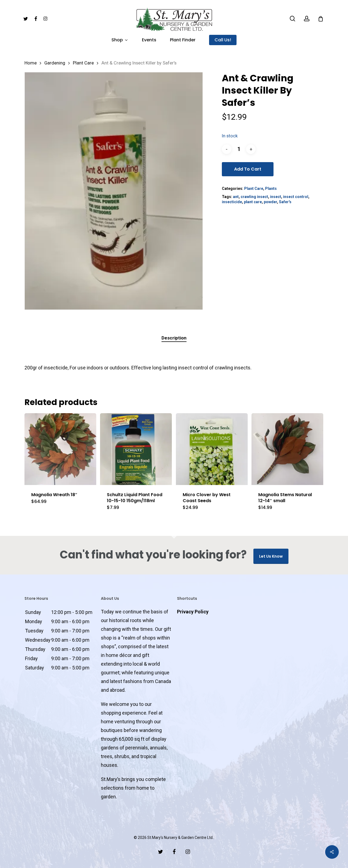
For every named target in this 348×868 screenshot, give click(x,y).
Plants (271, 188)
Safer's (285, 202)
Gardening (54, 63)
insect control (295, 196)
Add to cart (247, 169)
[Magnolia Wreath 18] (60, 449)
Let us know (271, 556)
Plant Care (83, 63)
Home (30, 63)
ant (236, 196)
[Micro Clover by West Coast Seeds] (212, 449)
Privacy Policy (193, 611)
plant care (253, 202)
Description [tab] (174, 338)
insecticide (232, 202)
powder (270, 202)
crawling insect (254, 196)
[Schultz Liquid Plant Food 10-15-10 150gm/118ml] (136, 449)
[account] (306, 18)
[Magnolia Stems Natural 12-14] (287, 449)
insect (275, 196)
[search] (292, 18)
